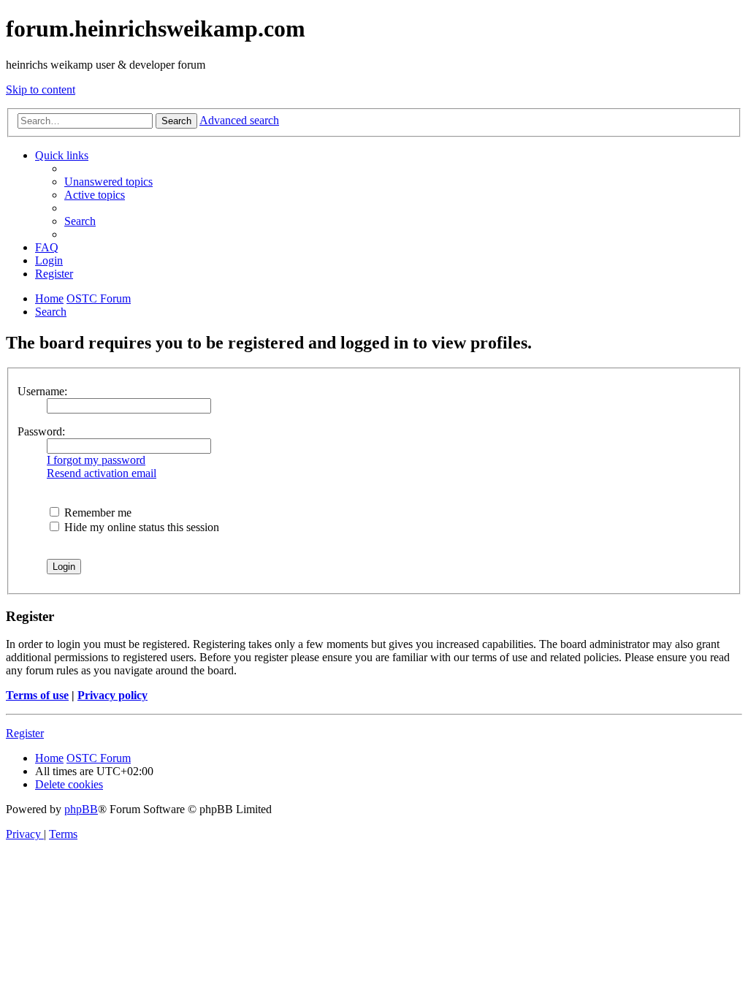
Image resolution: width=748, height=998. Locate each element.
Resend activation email (101, 473)
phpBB (81, 809)
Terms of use (37, 695)
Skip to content (40, 89)
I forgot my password (96, 460)
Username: (42, 391)
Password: (41, 431)
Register (25, 733)
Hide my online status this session (140, 527)
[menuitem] (108, 181)
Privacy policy (112, 695)
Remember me (96, 512)
